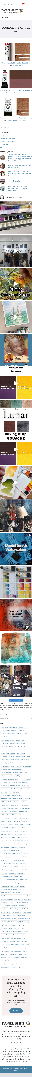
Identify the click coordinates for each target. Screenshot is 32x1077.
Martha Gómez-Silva (6, 876)
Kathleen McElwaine (6, 853)
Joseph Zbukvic (18, 844)
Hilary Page (4, 821)
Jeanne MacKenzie (22, 831)
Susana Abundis (24, 944)
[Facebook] (2, 4)
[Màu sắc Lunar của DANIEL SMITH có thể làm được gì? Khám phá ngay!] (16, 416)
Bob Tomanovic (5, 759)
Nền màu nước (5, 967)
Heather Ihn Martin (24, 818)
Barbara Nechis (5, 756)
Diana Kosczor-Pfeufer (15, 785)
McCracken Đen (25, 883)
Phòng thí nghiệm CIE (6, 776)
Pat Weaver (25, 902)
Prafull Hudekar (27, 912)
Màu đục (20, 899)
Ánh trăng (22, 889)
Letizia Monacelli (12, 860)
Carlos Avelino (24, 763)
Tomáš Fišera (22, 954)
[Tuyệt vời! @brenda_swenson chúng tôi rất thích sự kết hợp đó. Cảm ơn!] (16, 284)
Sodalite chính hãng (21, 941)
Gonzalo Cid (4, 811)
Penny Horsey (4, 909)
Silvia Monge (4, 941)
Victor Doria (24, 957)
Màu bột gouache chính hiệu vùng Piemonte (16, 90)
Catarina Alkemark (17, 769)
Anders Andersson (21, 740)
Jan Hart (22, 824)
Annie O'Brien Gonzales (20, 746)
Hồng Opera (27, 899)
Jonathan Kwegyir (14, 840)
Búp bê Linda (4, 863)
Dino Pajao (25, 785)
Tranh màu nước (23, 811)
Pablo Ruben (17, 902)
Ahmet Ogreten (5, 730)
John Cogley (11, 837)
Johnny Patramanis (21, 837)
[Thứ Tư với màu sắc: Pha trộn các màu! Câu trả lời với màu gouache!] (16, 383)
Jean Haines (12, 831)
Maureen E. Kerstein (6, 883)
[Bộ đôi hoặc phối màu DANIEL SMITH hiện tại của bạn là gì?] (16, 482)
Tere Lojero (11, 947)
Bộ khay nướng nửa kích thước (9, 818)
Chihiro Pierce (23, 772)
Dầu (15, 899)
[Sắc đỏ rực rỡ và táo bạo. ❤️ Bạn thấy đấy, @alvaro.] (16, 515)
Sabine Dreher (12, 928)
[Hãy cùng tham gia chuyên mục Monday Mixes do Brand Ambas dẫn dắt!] (16, 648)
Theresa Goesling (20, 947)
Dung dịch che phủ (18, 876)
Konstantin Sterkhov (12, 857)
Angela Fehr (12, 743)
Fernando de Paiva (6, 798)
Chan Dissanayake (6, 772)
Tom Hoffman (4, 954)
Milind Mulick (14, 886)
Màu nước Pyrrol (11, 915)
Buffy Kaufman (25, 759)
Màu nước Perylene (15, 909)
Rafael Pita (3, 922)
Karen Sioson (22, 847)
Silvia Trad (12, 941)
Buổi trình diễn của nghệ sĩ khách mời (11, 815)
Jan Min (28, 824)
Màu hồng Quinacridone (24, 918)
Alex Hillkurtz (14, 730)
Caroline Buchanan (16, 766)
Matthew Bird (23, 879)
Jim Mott (14, 834)
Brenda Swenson (15, 759)
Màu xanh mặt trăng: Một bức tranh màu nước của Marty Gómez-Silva (18, 188)
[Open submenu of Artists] (31, 136)
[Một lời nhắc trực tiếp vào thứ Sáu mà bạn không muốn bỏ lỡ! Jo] (16, 350)
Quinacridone (21, 915)
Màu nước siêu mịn (6, 795)
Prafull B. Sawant (16, 912)
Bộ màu (17, 779)
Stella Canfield (15, 944)
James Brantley (14, 824)
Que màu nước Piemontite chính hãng (16, 63)
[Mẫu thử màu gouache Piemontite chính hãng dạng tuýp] (16, 71)
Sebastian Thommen (6, 935)
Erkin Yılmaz (4, 792)
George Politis (4, 805)
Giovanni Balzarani (25, 808)
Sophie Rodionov (5, 944)
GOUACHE (12, 93)
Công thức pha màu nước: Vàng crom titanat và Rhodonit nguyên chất (19, 173)
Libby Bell (21, 860)
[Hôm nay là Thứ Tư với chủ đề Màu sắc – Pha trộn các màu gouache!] (16, 449)
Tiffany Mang (26, 951)
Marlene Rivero (21, 873)
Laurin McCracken (25, 857)
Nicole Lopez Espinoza (7, 899)
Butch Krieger (4, 763)
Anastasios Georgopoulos (7, 740)
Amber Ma (20, 737)
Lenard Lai (3, 860)
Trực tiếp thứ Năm (16, 951)
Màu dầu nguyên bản (6, 902)
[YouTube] (11, 4)
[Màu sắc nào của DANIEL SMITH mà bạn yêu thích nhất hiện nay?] (16, 582)
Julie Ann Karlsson (6, 847)
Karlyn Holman (4, 850)
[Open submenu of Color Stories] (31, 138)
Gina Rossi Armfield (13, 808)
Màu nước (20, 964)
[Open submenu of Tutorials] (31, 144)
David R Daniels (23, 782)
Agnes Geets (4, 727)
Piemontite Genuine (18, 65)
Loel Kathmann (23, 863)
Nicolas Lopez (27, 896)
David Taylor (4, 785)
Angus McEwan (21, 743)
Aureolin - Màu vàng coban (8, 753)
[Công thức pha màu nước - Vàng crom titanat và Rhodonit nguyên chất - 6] (2, 171)
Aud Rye (20, 750)
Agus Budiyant (13, 727)
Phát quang (4, 870)
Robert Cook (21, 925)
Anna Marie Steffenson (7, 746)
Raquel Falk (4, 925)
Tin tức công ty (13, 782)
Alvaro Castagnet (5, 733)
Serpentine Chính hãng (19, 935)
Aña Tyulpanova (21, 753)
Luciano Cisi (22, 866)
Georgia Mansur (14, 805)
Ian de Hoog (25, 821)
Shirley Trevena (5, 938)
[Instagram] (5, 4)
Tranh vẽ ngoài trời (6, 912)
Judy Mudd (27, 844)
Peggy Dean (21, 905)
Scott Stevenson (22, 931)
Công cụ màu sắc (25, 779)
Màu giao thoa (4, 824)
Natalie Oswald (16, 892)
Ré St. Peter (4, 928)
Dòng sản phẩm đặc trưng (18, 938)
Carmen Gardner (5, 766)
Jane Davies (12, 827)
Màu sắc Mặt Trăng (24, 870)
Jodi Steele (4, 837)
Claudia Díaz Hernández (7, 779)
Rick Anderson (12, 925)
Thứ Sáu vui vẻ (5, 802)
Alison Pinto (22, 730)
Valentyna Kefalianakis (13, 957)
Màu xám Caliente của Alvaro (19, 733)
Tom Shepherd (13, 954)
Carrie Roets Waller (6, 769)
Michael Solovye (5, 886)
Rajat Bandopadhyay (24, 922)
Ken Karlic (3, 857)
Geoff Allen (24, 802)
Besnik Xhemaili (26, 756)
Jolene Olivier (4, 840)
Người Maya (16, 883)
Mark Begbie (12, 873)
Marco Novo (4, 873)
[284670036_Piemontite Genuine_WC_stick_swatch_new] (16, 43)
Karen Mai (14, 847)
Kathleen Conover (14, 850)
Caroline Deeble (27, 766)
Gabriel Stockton (14, 802)
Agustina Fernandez (23, 727)
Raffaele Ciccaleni (12, 922)
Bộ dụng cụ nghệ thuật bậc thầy (9, 879)
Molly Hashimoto (5, 889)
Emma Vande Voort (26, 789)
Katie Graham (16, 853)
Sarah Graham (13, 931)
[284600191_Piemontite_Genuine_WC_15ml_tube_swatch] (16, 98)
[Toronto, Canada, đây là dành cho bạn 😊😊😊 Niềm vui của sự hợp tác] (16, 549)
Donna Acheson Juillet (7, 789)
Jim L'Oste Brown (5, 834)
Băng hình (3, 960)
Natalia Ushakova (5, 892)
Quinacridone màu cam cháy (8, 918)
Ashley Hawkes (5, 750)
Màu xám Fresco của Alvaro (8, 737)
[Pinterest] (8, 4)
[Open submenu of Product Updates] (31, 141)
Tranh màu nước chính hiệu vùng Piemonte (16, 118)
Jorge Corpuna (25, 840)
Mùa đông (22, 967)
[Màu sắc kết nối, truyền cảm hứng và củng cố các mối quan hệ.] (16, 251)
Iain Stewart (17, 821)
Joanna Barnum (22, 834)
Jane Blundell (4, 827)
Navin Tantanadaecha (7, 896)
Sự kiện (18, 792)
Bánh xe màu (4, 782)
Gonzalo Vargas (13, 811)
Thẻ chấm (16, 789)
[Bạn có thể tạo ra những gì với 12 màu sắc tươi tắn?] (16, 217)
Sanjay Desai (4, 931)
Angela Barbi (4, 743)
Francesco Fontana (17, 798)
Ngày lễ (10, 821)
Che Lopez (15, 772)
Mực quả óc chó (12, 960)
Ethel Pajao (12, 792)
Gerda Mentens (24, 805)
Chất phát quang (13, 870)
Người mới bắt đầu (16, 756)
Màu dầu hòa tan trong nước (8, 964)
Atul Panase (13, 750)
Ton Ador (3, 957)
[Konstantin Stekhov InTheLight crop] (2, 164)
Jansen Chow (21, 827)
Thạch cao (3, 808)
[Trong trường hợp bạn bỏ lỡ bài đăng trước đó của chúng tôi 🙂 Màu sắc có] (16, 681)
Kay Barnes (25, 853)
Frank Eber (27, 798)
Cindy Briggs (17, 776)
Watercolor (25, 120)
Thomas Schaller (5, 951)
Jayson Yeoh (4, 831)
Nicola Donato (18, 896)
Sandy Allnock (21, 928)
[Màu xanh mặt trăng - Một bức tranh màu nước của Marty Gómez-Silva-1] (2, 186)
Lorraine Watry (14, 866)
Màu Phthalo (25, 909)
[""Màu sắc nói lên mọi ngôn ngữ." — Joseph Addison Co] (16, 615)
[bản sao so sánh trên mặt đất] (2, 179)
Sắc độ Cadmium (14, 763)
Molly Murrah (14, 889)
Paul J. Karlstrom (5, 905)
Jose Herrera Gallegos (7, 844)
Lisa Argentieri (13, 863)
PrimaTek (20, 120)
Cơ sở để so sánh (14, 181)
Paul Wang (14, 905)
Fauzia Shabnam (16, 795)
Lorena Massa (4, 866)
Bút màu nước (14, 967)
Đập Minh (22, 886)
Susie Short (4, 947)
